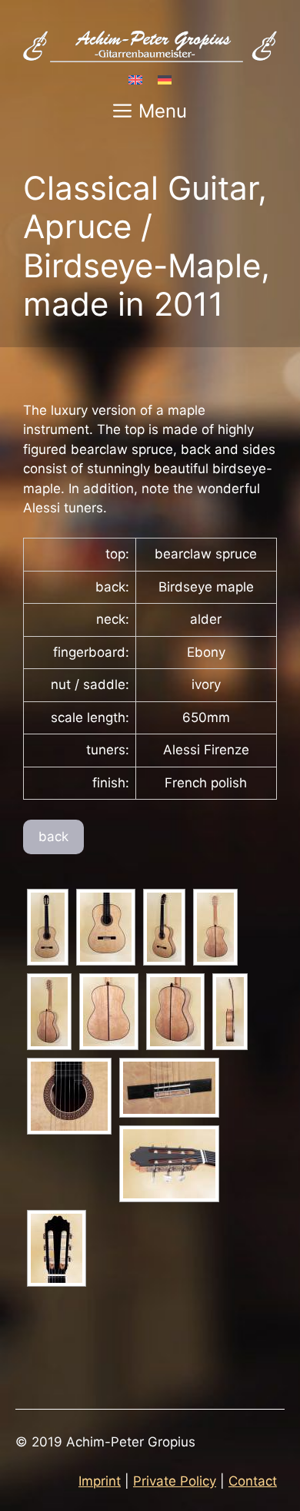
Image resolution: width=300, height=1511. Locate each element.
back (53, 836)
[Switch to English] (135, 79)
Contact (252, 1481)
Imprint (99, 1481)
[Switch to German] (164, 79)
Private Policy (174, 1481)
